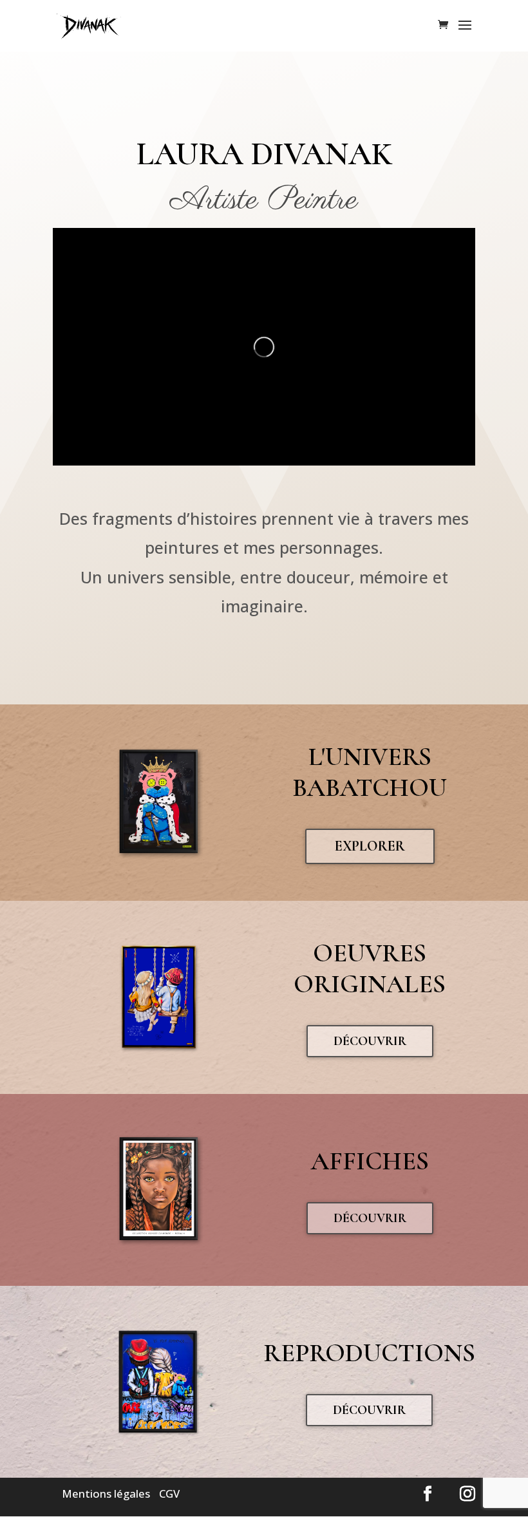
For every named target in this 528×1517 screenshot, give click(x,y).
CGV (169, 1493)
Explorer (370, 846)
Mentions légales (106, 1493)
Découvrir (370, 1041)
